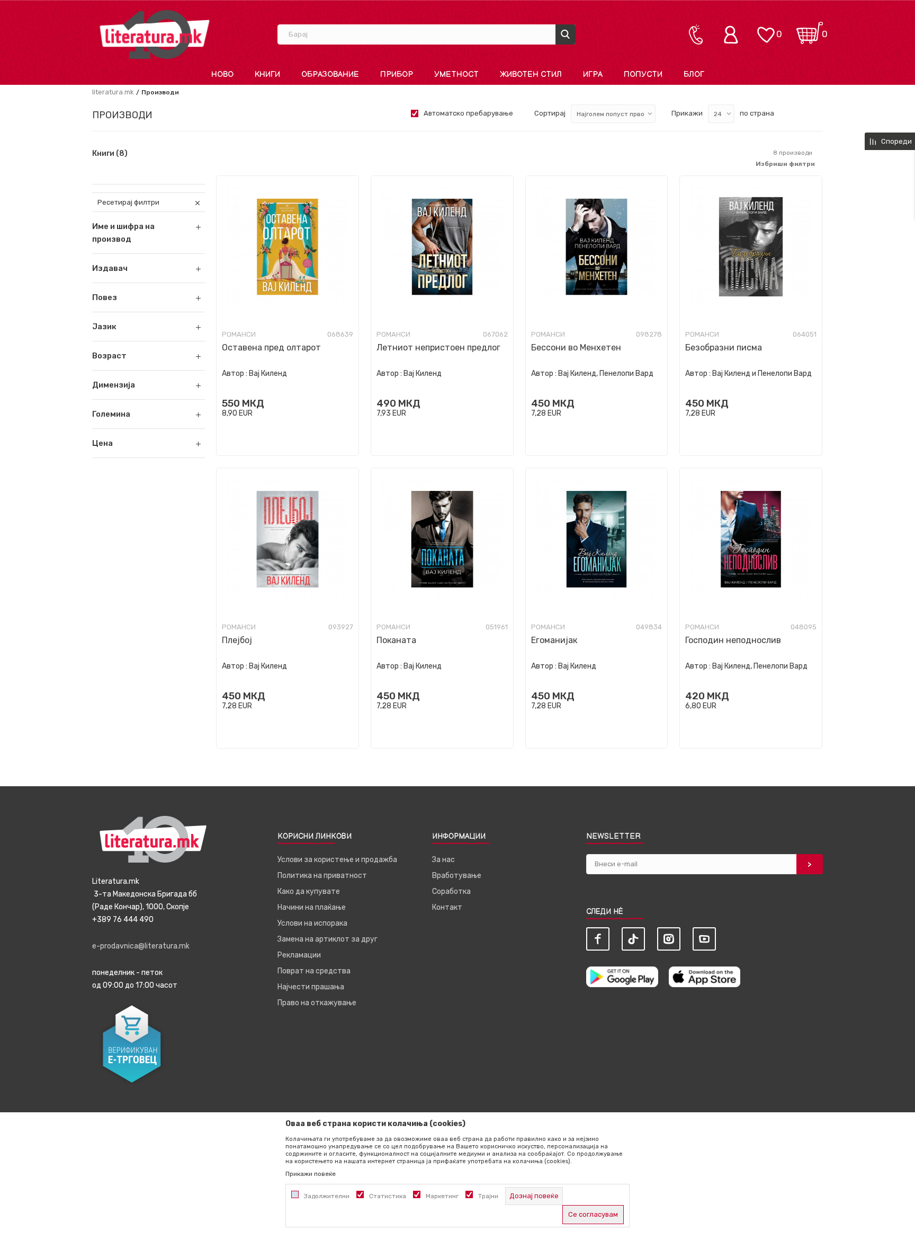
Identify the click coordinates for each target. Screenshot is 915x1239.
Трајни (488, 1196)
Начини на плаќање (311, 907)
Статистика (387, 1196)
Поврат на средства (314, 971)
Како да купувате (308, 891)
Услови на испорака (312, 923)
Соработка (451, 891)
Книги (110, 153)
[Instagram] (668, 939)
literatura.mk (113, 92)
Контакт (447, 907)
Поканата (396, 640)
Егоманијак (554, 640)
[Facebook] (597, 939)
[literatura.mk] (154, 34)
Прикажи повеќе (310, 1174)
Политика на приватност (322, 875)
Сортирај (550, 113)
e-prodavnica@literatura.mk (141, 946)
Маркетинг (442, 1196)
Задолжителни (326, 1196)
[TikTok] (633, 939)
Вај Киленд (268, 373)
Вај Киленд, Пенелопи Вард (605, 373)
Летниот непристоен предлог (438, 347)
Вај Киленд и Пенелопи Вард (762, 373)
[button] (148, 268)
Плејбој (237, 640)
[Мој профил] (733, 34)
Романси (239, 334)
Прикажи (687, 113)
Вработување (456, 875)
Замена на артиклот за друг (327, 939)
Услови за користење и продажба (337, 859)
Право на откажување (316, 1002)
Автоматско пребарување (468, 113)
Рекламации (299, 955)
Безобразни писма (723, 347)
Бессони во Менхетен (576, 347)
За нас (443, 859)
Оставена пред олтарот (271, 347)
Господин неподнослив (733, 640)
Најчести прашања (310, 986)
